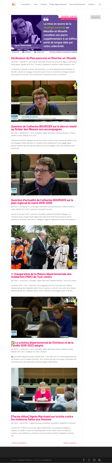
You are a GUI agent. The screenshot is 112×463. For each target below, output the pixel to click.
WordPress (47, 460)
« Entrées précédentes (19, 443)
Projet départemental (58, 4)
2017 (32, 349)
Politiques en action (32, 352)
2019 (30, 62)
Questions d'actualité (37, 209)
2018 (32, 207)
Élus (36, 4)
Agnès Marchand (39, 62)
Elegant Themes (25, 460)
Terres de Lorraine (69, 280)
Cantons (43, 4)
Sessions (38, 64)
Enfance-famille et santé (64, 349)
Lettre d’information (77, 4)
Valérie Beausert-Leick (67, 64)
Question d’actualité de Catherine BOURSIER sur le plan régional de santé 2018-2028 (42, 201)
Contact (91, 4)
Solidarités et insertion (50, 64)
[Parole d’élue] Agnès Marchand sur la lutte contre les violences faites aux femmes (42, 418)
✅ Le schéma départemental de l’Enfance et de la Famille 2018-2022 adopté (42, 344)
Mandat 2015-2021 (27, 64)
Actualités (25, 4)
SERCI (16, 62)
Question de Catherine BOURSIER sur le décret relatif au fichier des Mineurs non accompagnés (44, 128)
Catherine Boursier (62, 133)
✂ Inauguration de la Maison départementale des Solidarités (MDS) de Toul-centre (41, 275)
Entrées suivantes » (70, 443)
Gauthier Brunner (56, 280)
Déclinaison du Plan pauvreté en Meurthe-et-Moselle (43, 58)
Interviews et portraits (51, 423)
